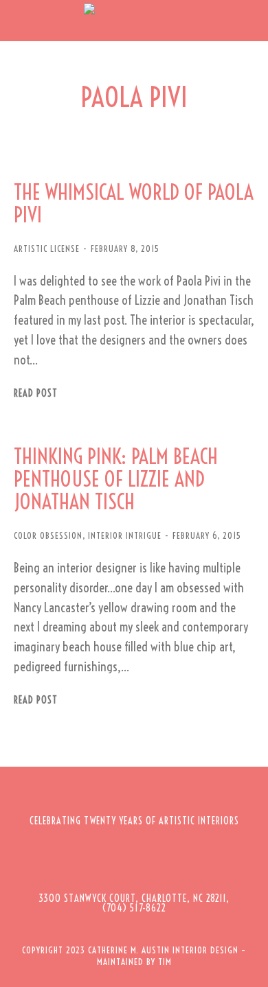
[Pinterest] (153, 862)
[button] (20, 20)
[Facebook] (77, 862)
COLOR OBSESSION (48, 535)
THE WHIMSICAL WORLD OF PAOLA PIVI (134, 204)
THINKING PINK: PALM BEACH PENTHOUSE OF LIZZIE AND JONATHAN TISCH (116, 479)
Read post (36, 393)
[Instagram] (115, 862)
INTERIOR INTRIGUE (124, 535)
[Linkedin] (191, 862)
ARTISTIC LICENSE (47, 248)
